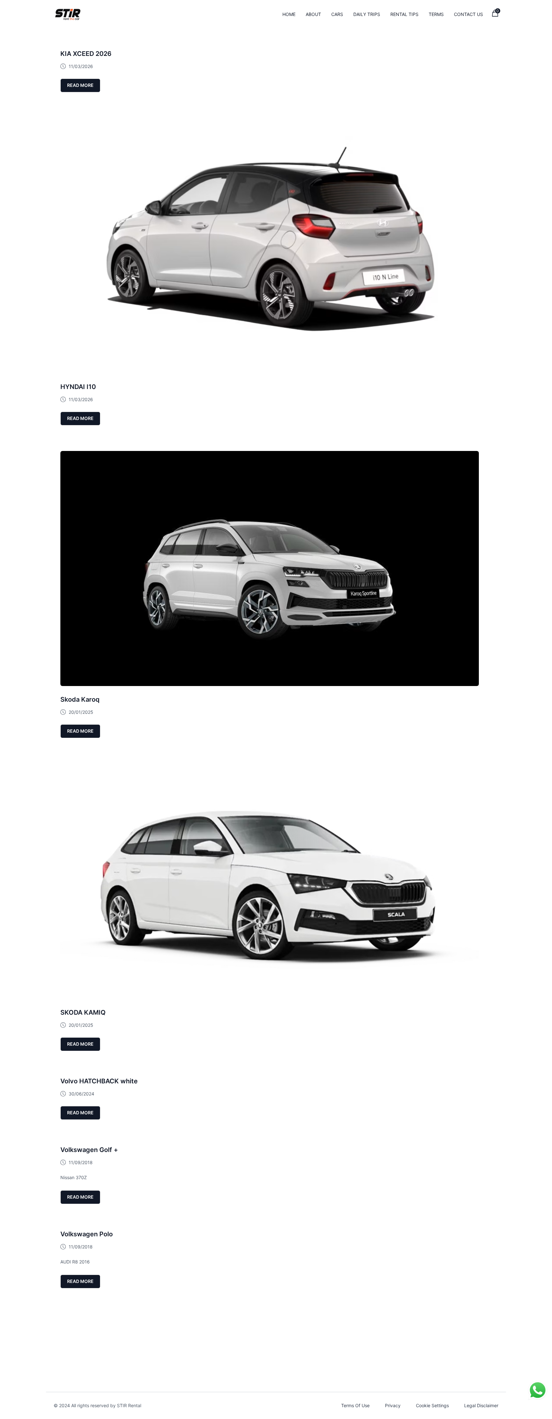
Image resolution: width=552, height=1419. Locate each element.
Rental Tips (404, 14)
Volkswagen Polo (86, 1234)
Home (288, 14)
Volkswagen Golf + (89, 1150)
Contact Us (468, 14)
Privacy (393, 1405)
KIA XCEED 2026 (85, 53)
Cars (337, 14)
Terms (436, 14)
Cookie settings (432, 1405)
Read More (80, 85)
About (313, 14)
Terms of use (355, 1405)
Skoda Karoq (80, 699)
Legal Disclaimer (481, 1405)
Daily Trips (366, 14)
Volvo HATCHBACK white (99, 1081)
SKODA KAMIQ (83, 1012)
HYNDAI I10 (78, 387)
